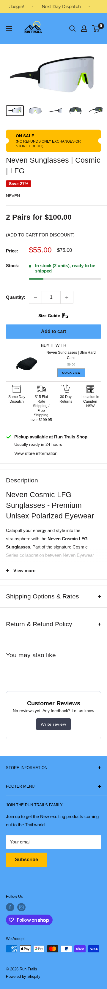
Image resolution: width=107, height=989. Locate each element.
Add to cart (53, 331)
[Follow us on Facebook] (10, 907)
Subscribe (26, 859)
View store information (35, 453)
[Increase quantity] (67, 297)
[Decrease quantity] (35, 297)
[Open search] (72, 28)
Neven (13, 195)
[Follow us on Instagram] (21, 907)
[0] (96, 28)
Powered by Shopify (23, 976)
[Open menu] (9, 28)
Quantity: (15, 297)
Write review (53, 724)
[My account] (84, 28)
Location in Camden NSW (90, 401)
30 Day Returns (65, 399)
